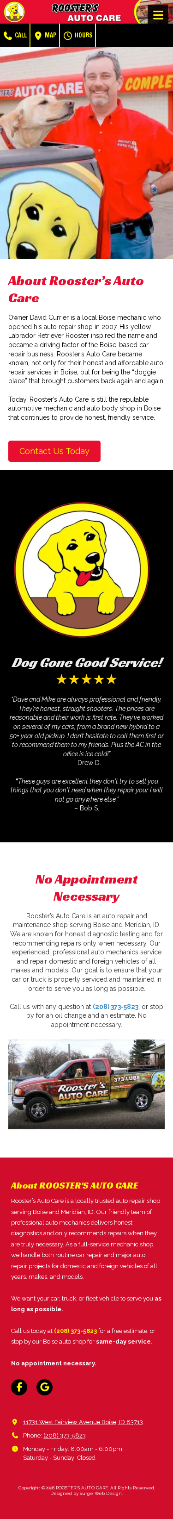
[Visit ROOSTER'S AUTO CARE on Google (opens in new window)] (44, 1387)
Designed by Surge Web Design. (86, 1493)
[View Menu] (158, 15)
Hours (82, 35)
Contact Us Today (54, 451)
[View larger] (86, 1084)
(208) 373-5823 (64, 1435)
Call (20, 35)
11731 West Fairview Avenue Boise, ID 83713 (83, 1422)
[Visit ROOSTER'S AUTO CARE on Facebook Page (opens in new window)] (19, 1387)
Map (49, 35)
